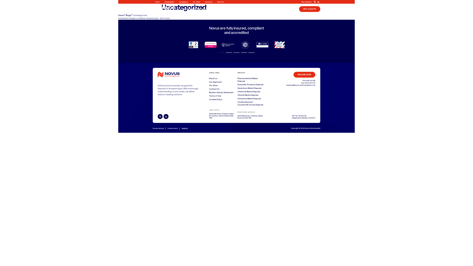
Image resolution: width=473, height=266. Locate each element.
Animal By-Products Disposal (250, 84)
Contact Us (228, 9)
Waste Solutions (192, 9)
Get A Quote (309, 9)
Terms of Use (215, 96)
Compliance (183, 2)
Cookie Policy (173, 128)
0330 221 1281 (290, 9)
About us (220, 2)
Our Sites (213, 85)
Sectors (207, 9)
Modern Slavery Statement (221, 92)
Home (157, 2)
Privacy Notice (158, 128)
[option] (193, 45)
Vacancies (208, 2)
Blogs (128, 15)
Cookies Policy (215, 99)
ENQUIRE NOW (304, 75)
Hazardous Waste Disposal (249, 88)
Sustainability (169, 2)
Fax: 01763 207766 (308, 83)
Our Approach (215, 82)
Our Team (196, 2)
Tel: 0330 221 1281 (308, 81)
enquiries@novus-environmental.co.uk (300, 85)
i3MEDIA (185, 128)
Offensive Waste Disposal (249, 98)
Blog (217, 9)
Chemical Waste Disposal (248, 91)
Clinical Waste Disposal (247, 95)
